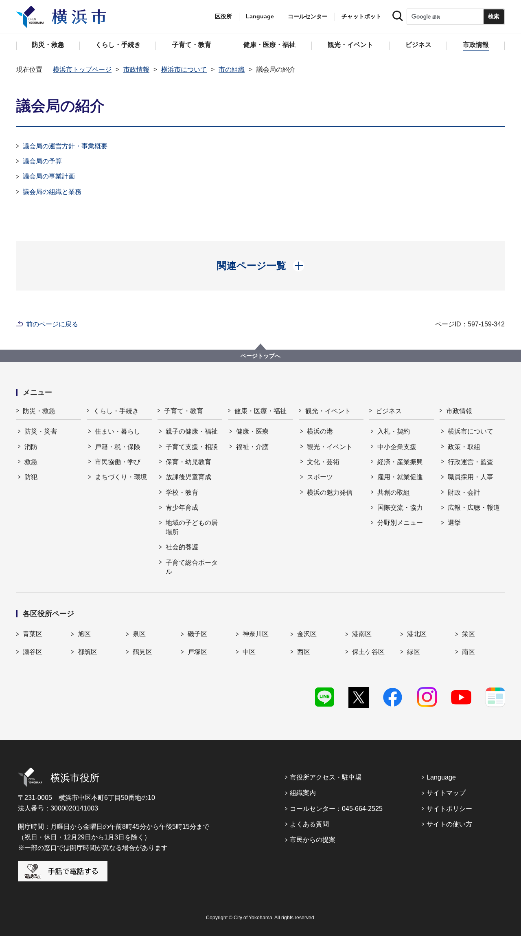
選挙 (454, 522)
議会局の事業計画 (49, 176)
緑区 (413, 651)
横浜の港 (320, 431)
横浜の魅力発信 (329, 492)
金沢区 (307, 633)
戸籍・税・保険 (117, 446)
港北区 (417, 633)
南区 (468, 651)
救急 (30, 461)
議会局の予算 (42, 161)
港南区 (362, 633)
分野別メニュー (400, 522)
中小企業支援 (396, 446)
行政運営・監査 (470, 461)
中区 (249, 651)
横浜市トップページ (82, 69)
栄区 (468, 633)
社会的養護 (182, 547)
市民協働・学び (117, 461)
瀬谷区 (32, 651)
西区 (303, 651)
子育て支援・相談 (192, 446)
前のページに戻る (52, 324)
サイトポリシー (449, 808)
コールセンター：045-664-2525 (336, 808)
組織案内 (303, 792)
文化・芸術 (323, 461)
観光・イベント (328, 410)
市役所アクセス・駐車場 (325, 777)
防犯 (30, 477)
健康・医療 (252, 431)
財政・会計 (464, 492)
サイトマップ (446, 792)
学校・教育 (182, 492)
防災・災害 (40, 431)
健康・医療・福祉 (260, 410)
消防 (30, 446)
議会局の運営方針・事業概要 (65, 146)
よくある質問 (309, 824)
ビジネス (389, 410)
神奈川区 (256, 633)
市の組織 (232, 69)
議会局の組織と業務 (52, 191)
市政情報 (136, 69)
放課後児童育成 (188, 477)
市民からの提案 (312, 839)
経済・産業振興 (400, 461)
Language (441, 777)
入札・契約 (393, 431)
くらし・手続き (116, 410)
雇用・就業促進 (400, 477)
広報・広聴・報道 (474, 507)
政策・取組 (464, 446)
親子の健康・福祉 (192, 431)
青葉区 (32, 633)
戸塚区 (197, 651)
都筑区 (87, 651)
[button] (260, 265)
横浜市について (184, 69)
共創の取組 (393, 492)
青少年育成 (182, 507)
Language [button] (260, 16)
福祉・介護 (252, 446)
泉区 (139, 633)
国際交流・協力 (400, 507)
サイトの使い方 (449, 824)
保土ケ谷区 (368, 651)
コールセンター (308, 16)
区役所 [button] (223, 16)
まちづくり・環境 (121, 477)
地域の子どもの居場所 (192, 527)
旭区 (84, 633)
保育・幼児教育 (188, 461)
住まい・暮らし (117, 431)
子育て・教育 (183, 410)
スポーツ (320, 477)
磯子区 (197, 633)
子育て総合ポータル (192, 567)
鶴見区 (142, 651)
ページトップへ (260, 355)
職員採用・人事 (470, 477)
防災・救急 (39, 410)
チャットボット (361, 16)
